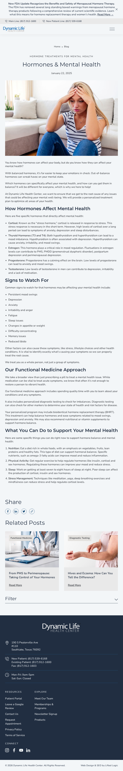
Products (40, 720)
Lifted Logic (111, 765)
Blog (66, 46)
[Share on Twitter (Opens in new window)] (24, 511)
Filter (11, 598)
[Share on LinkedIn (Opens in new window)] (16, 511)
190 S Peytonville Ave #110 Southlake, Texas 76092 (26, 646)
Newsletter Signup (46, 714)
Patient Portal (13, 698)
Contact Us (11, 714)
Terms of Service (15, 735)
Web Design (87, 765)
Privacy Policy (13, 729)
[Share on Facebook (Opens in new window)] (8, 511)
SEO (99, 765)
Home (57, 46)
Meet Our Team (44, 698)
